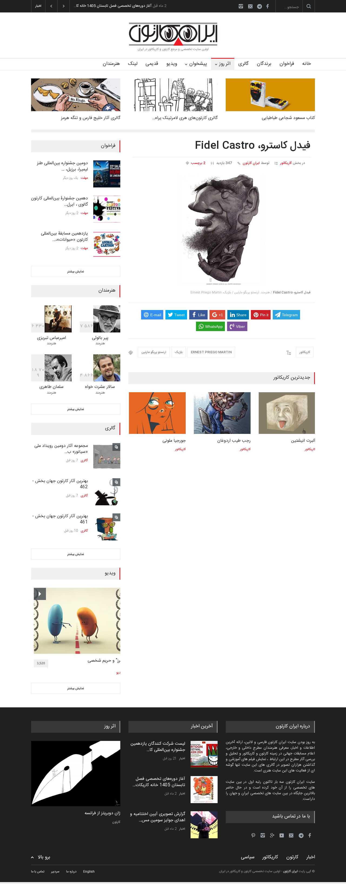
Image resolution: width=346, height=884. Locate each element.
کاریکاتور (286, 163)
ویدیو (171, 64)
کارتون (116, 822)
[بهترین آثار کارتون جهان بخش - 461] (106, 526)
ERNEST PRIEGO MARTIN (211, 352)
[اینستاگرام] (241, 6)
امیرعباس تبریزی (51, 338)
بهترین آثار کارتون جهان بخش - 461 (60, 519)
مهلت (84, 178)
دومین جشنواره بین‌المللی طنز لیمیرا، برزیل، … (62, 166)
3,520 (38, 663)
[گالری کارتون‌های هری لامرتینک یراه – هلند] (173, 94)
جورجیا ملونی (173, 440)
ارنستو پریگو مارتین (153, 352)
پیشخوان (198, 64)
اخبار (182, 758)
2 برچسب (198, 163)
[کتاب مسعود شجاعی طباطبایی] (270, 94)
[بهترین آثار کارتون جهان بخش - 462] (106, 491)
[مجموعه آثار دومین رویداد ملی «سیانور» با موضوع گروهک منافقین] (106, 456)
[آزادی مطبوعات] (75, 773)
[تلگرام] (261, 7)
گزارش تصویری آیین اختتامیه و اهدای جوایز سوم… (112, 6)
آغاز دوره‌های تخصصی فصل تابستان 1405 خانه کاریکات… (158, 782)
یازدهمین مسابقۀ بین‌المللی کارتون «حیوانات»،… (64, 236)
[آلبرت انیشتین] (286, 413)
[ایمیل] (250, 6)
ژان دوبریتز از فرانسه (102, 813)
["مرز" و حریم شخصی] (76, 621)
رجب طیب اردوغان (233, 440)
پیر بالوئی (100, 338)
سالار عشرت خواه (100, 387)
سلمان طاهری (51, 387)
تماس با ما (37, 871)
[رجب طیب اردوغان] (221, 413)
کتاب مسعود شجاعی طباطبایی (288, 118)
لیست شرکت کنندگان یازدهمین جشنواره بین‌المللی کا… (158, 746)
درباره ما (71, 871)
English (89, 871)
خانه (306, 64)
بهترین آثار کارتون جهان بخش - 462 (60, 484)
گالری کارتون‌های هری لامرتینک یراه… (185, 118)
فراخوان (287, 64)
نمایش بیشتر (75, 271)
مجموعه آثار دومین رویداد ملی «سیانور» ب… (61, 449)
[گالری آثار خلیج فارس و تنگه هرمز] (75, 94)
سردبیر (55, 871)
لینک (132, 64)
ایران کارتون (251, 163)
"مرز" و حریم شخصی (103, 661)
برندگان (264, 64)
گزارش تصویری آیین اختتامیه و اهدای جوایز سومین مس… (157, 817)
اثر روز (224, 64)
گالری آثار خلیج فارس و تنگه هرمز (90, 118)
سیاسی (247, 857)
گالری (243, 64)
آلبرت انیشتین (303, 440)
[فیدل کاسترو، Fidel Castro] (221, 229)
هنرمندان (111, 64)
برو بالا (44, 857)
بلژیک (178, 352)
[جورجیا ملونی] (156, 413)
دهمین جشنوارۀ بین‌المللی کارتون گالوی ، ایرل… (59, 201)
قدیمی (151, 64)
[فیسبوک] (267, 6)
